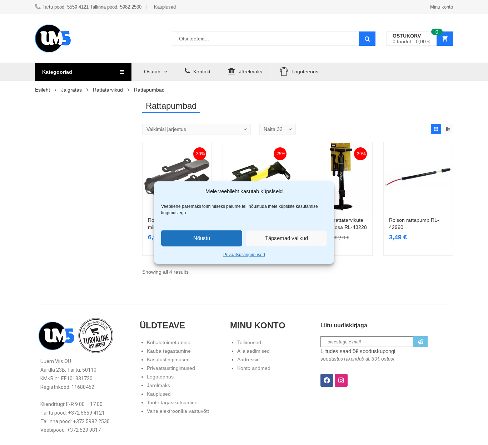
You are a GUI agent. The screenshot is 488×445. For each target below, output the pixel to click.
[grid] (436, 129)
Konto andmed (253, 368)
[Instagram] (341, 380)
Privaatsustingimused (244, 254)
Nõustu (201, 238)
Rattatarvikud (108, 90)
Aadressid (248, 359)
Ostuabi (152, 71)
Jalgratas (71, 90)
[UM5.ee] (53, 38)
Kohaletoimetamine (168, 342)
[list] (448, 129)
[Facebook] (326, 380)
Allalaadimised (253, 351)
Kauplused (159, 394)
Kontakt (201, 71)
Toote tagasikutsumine (172, 402)
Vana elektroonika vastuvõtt (178, 411)
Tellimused (249, 342)
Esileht (42, 90)
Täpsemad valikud (286, 238)
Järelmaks (250, 71)
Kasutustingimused (168, 359)
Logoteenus (305, 71)
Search (367, 38)
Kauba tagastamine (169, 351)
